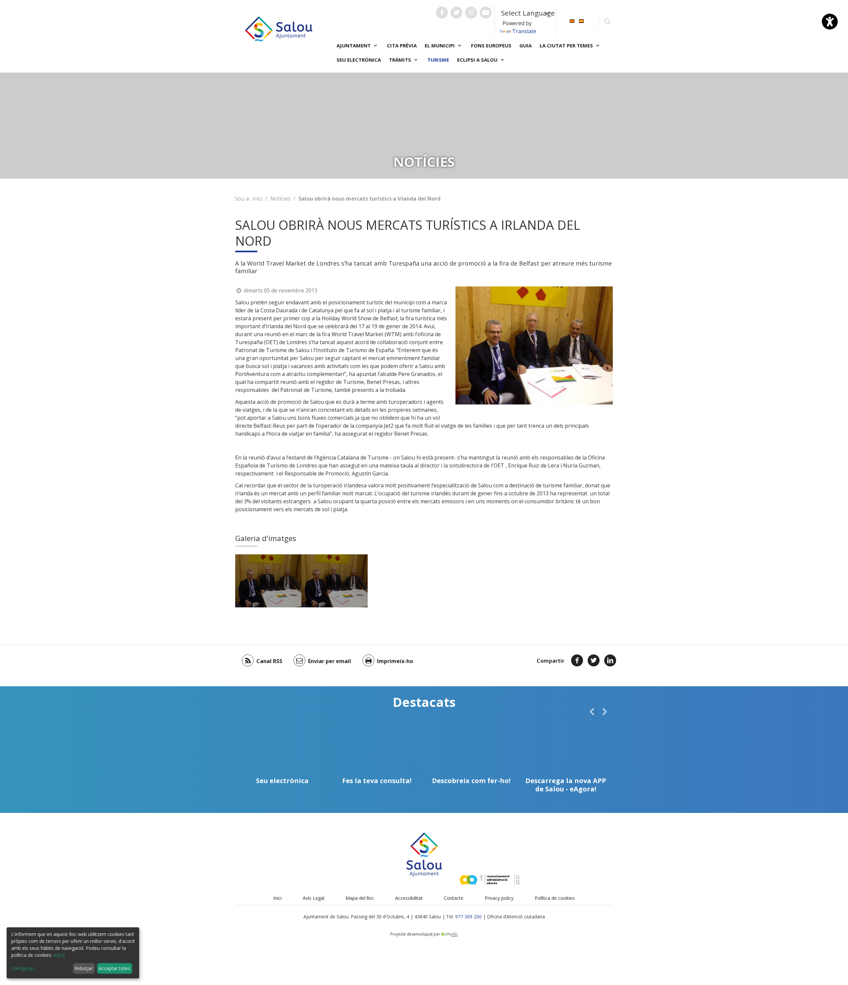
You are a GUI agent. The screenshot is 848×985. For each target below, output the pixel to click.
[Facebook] (577, 660)
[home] (278, 28)
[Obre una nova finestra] (442, 13)
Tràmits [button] (400, 59)
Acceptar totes (114, 968)
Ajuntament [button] (354, 45)
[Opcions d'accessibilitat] (830, 21)
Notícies (280, 198)
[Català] (572, 20)
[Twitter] (594, 660)
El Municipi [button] (440, 45)
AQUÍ (59, 955)
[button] (592, 711)
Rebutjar (84, 968)
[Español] (581, 20)
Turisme (438, 59)
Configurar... (24, 968)
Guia (525, 45)
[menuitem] (572, 20)
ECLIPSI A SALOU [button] (478, 59)
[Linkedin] (610, 660)
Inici (257, 198)
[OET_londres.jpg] (268, 580)
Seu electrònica (359, 59)
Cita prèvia (402, 45)
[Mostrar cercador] (607, 21)
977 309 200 (468, 916)
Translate (524, 31)
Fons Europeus (491, 45)
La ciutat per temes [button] (567, 45)
